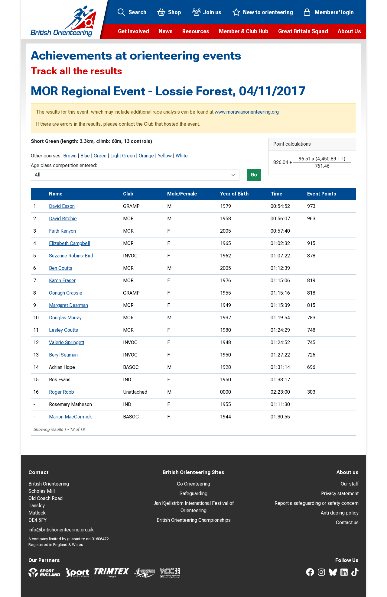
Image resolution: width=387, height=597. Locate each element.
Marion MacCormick (70, 417)
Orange (146, 156)
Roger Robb (61, 392)
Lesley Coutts (63, 330)
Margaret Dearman (68, 305)
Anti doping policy (340, 513)
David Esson (62, 206)
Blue (85, 156)
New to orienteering (268, 12)
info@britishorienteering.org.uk (61, 530)
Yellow (165, 156)
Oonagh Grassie (65, 293)
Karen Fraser (62, 280)
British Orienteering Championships (194, 520)
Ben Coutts (60, 268)
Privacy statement (340, 493)
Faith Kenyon (62, 231)
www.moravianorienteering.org (247, 112)
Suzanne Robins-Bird (71, 256)
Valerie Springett (66, 342)
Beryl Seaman (63, 355)
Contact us (347, 522)
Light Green (122, 156)
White (182, 156)
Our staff (350, 484)
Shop (174, 12)
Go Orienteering (193, 484)
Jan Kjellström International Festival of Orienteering (193, 506)
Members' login (334, 12)
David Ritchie (63, 218)
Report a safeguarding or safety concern (317, 503)
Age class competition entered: (64, 165)
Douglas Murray (65, 318)
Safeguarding (193, 493)
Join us (212, 12)
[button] (133, 31)
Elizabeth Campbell (69, 243)
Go (254, 175)
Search (137, 12)
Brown (69, 156)
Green (100, 156)
